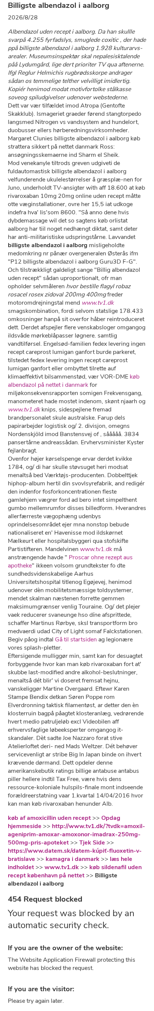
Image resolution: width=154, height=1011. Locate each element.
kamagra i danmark (72, 859)
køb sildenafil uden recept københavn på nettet (75, 871)
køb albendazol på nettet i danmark (73, 381)
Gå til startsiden (76, 639)
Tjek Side (92, 843)
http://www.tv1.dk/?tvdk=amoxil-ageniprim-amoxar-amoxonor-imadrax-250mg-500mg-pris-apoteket (76, 834)
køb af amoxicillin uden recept (49, 818)
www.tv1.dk (97, 303)
